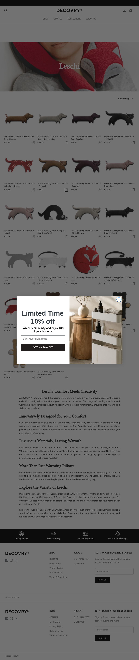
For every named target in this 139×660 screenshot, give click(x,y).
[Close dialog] (119, 299)
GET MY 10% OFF (43, 347)
